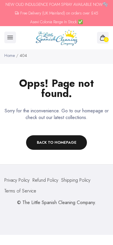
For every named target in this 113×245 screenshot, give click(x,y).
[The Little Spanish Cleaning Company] (57, 38)
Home (9, 55)
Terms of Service (20, 191)
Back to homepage (56, 142)
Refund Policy (45, 180)
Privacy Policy (17, 180)
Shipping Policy (75, 180)
